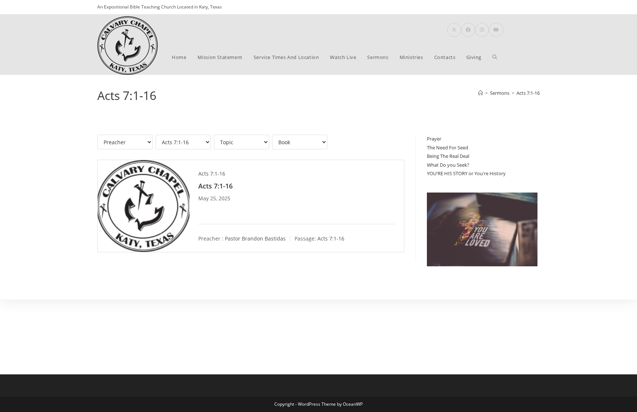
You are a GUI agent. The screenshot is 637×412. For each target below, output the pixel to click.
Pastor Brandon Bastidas (255, 238)
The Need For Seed (447, 147)
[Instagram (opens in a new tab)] (482, 30)
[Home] (480, 93)
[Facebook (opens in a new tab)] (468, 30)
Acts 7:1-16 (528, 93)
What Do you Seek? (448, 165)
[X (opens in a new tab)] (454, 30)
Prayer (434, 138)
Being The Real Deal (448, 156)
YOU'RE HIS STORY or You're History (466, 173)
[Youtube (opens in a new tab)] (496, 30)
